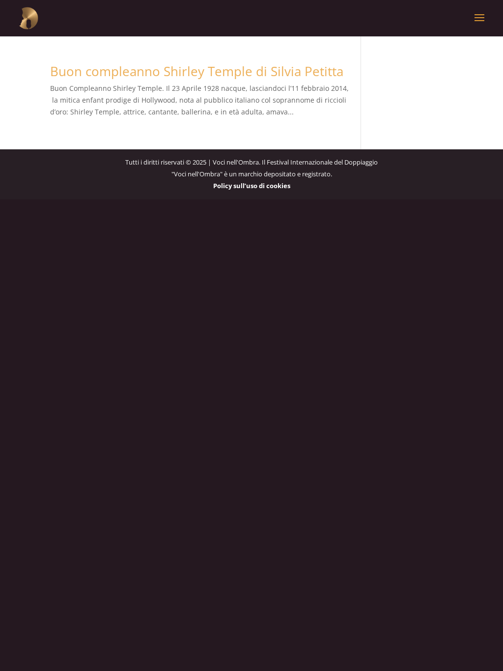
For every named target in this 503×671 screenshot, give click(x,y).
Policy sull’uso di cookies (251, 185)
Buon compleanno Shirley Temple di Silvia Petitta (196, 71)
